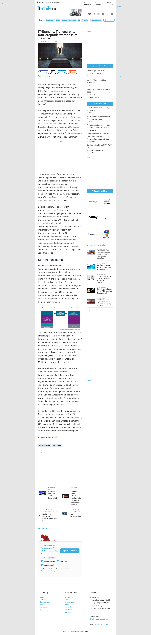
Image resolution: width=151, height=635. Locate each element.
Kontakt (43, 597)
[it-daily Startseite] (51, 8)
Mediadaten (69, 597)
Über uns (43, 600)
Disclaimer (44, 610)
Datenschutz (44, 602)
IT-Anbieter (69, 609)
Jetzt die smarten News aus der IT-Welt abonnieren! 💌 (49, 548)
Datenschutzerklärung (48, 571)
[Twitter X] (107, 14)
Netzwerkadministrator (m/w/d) (98, 116)
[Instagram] (98, 14)
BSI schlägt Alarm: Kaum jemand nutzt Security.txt (104, 268)
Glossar (67, 600)
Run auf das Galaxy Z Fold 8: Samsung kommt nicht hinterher (104, 279)
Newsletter (69, 607)
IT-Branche (47, 123)
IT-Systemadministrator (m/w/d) (98, 125)
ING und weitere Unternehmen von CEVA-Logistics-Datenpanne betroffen (103, 255)
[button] (40, 20)
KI (72, 213)
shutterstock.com (101, 624)
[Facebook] (103, 14)
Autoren (68, 612)
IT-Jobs (58, 445)
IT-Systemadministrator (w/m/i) (98, 108)
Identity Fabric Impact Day (96, 80)
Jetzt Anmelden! (70, 550)
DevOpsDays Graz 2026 (95, 71)
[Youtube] (112, 14)
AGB (41, 604)
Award (67, 604)
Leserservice (69, 602)
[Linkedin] (94, 14)
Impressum (44, 607)
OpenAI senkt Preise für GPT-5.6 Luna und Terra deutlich (104, 291)
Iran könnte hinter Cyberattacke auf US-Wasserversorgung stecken (105, 303)
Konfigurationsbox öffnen (99, 619)
